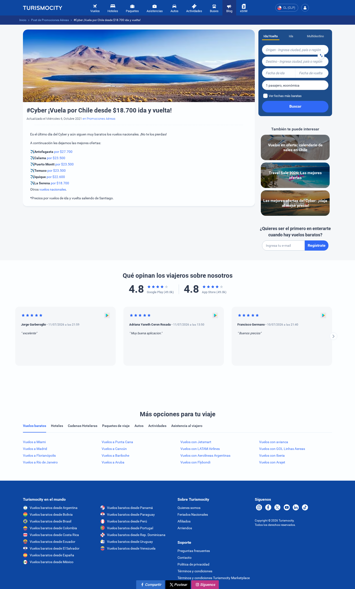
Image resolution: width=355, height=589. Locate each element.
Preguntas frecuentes (194, 551)
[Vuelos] (42, 7)
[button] (305, 8)
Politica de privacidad (193, 564)
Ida (291, 36)
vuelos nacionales (52, 189)
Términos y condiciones (195, 571)
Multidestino (315, 36)
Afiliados (184, 521)
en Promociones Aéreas (99, 118)
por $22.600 (56, 177)
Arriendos (185, 528)
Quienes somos (189, 508)
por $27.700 (63, 152)
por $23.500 (56, 158)
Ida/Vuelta (270, 36)
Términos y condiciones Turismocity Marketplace (214, 578)
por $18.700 (60, 183)
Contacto (185, 557)
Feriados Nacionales (193, 514)
